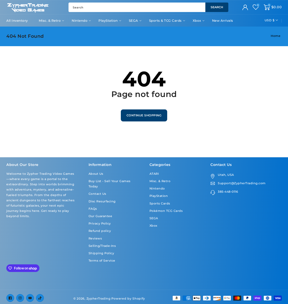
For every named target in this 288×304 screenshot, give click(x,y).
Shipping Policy (101, 253)
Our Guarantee (100, 216)
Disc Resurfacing (102, 201)
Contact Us (97, 194)
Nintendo (79, 21)
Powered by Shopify (128, 298)
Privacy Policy (100, 223)
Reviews (95, 238)
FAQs (93, 209)
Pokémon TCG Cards (166, 211)
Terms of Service (102, 260)
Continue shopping (144, 115)
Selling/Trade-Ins (102, 246)
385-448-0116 (228, 192)
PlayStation (108, 21)
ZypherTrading (98, 298)
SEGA (133, 21)
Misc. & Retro (50, 21)
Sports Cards (159, 203)
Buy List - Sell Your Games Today (110, 183)
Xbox (197, 21)
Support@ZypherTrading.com (242, 183)
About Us (96, 174)
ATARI (154, 174)
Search (217, 7)
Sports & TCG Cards (165, 21)
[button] (273, 7)
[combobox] (148, 7)
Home (275, 36)
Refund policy (100, 231)
